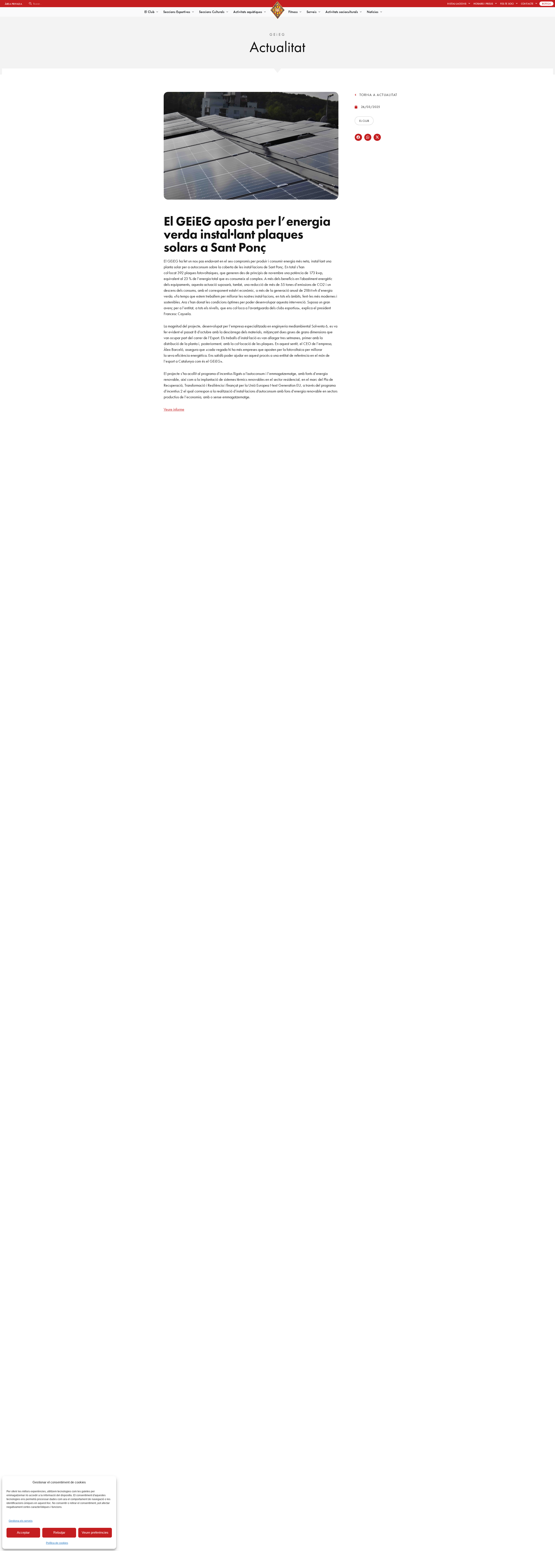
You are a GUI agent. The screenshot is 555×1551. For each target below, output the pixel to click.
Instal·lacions (456, 3)
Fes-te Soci (507, 3)
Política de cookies (57, 1542)
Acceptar (23, 1532)
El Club (364, 121)
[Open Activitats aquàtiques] (265, 12)
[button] (358, 137)
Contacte (527, 3)
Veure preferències (95, 1532)
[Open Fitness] (300, 12)
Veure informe (174, 409)
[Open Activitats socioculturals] (360, 12)
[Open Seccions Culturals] (227, 12)
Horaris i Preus (483, 3)
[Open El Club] (157, 12)
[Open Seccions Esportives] (193, 12)
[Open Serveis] (319, 12)
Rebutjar (59, 1532)
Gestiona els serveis (21, 1520)
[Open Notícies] (381, 12)
